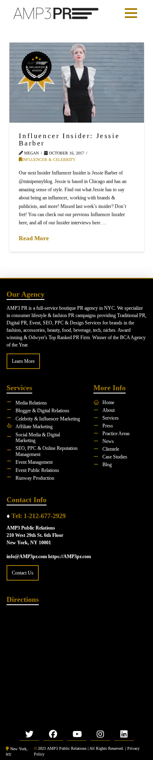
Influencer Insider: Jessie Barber (69, 139)
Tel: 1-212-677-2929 (38, 515)
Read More (34, 238)
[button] (131, 13)
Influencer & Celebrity (48, 159)
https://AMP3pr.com (69, 556)
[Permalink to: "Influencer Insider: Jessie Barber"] (76, 82)
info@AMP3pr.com (27, 556)
